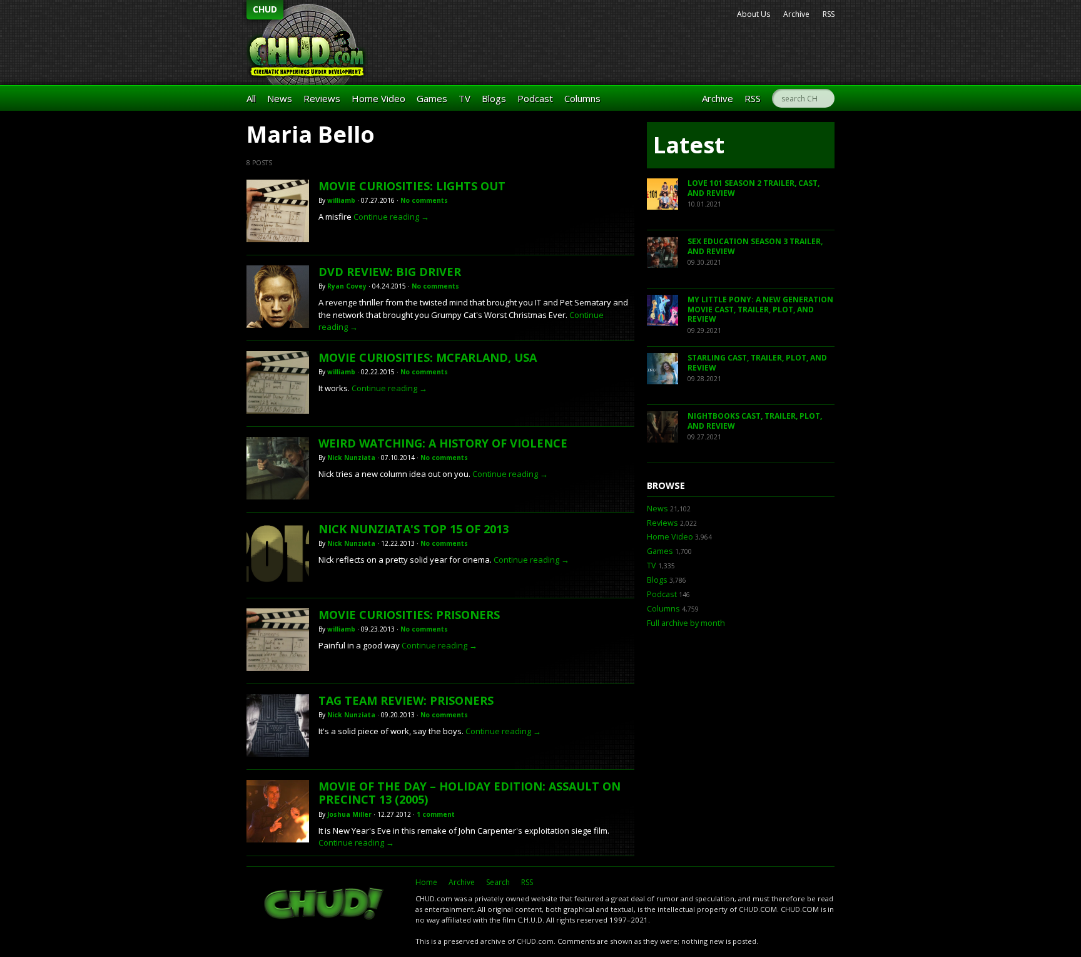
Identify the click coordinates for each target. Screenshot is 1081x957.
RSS (829, 14)
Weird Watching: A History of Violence (442, 443)
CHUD (265, 9)
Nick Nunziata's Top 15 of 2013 (413, 528)
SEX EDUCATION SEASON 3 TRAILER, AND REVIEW (755, 246)
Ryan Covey (347, 286)
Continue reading (391, 216)
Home (426, 882)
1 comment (436, 814)
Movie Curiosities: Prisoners (409, 614)
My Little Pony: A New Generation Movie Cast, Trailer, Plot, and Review (760, 309)
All (251, 98)
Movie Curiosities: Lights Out (411, 185)
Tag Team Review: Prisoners (406, 700)
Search (498, 882)
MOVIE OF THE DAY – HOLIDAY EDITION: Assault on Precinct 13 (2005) (469, 793)
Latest (688, 145)
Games (432, 98)
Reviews (321, 98)
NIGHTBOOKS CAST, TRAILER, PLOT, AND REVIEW (755, 421)
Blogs (494, 98)
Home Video (378, 98)
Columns (582, 98)
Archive (796, 14)
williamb (341, 200)
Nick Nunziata (351, 457)
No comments (424, 200)
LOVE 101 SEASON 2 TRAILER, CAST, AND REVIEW (754, 188)
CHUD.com (324, 905)
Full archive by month (686, 623)
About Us (753, 14)
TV (464, 98)
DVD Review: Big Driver (389, 271)
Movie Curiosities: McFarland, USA (427, 357)
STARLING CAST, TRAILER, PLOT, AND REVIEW (757, 362)
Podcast (535, 98)
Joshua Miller (349, 814)
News (279, 98)
